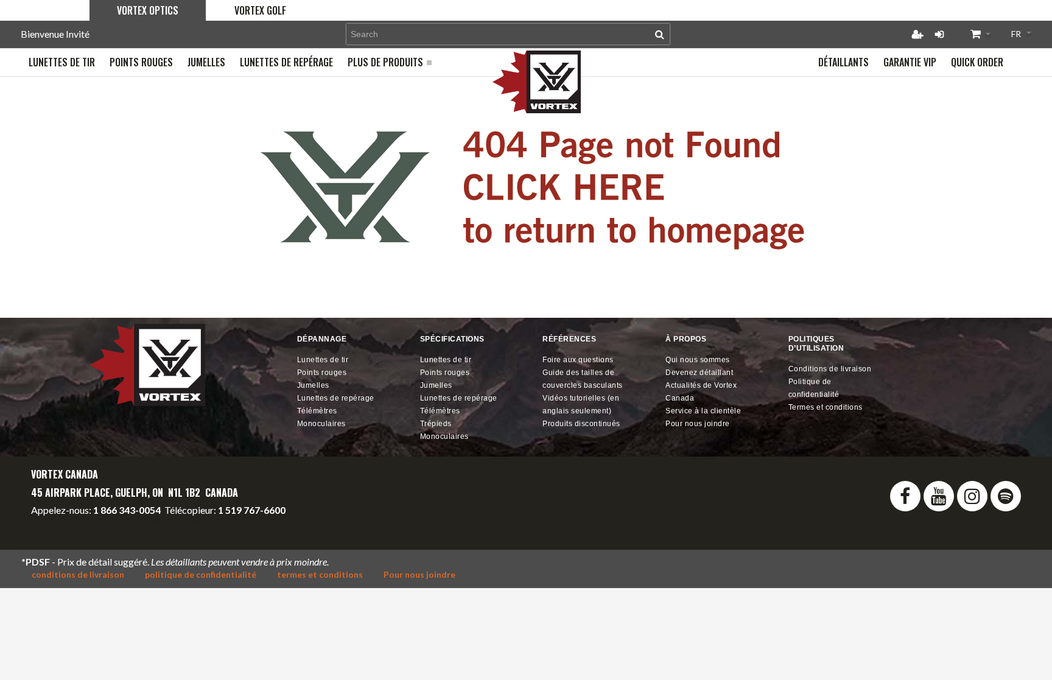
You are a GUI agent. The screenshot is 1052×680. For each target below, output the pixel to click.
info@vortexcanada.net (79, 521)
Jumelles (313, 385)
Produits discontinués (581, 423)
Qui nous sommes (697, 360)
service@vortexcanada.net (191, 521)
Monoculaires (321, 423)
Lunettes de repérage (335, 398)
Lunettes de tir (323, 360)
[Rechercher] (660, 34)
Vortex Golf (260, 10)
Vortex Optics (147, 10)
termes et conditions (320, 574)
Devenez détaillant (699, 372)
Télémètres (317, 411)
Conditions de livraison (830, 369)
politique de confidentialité (200, 574)
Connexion (939, 34)
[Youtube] (939, 496)
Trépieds (436, 423)
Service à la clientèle (703, 411)
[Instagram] (972, 496)
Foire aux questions (578, 360)
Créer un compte (917, 34)
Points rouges (322, 372)
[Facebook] (905, 496)
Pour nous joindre (697, 423)
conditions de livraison (78, 574)
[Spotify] (1006, 496)
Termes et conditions (825, 407)
